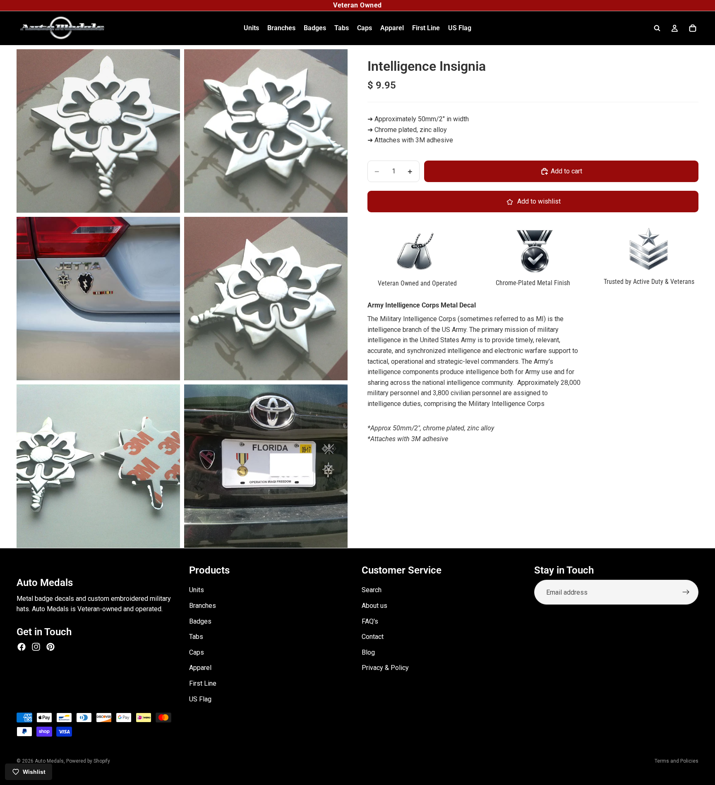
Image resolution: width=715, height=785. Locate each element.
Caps (196, 652)
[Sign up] (686, 592)
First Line (202, 683)
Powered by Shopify (88, 761)
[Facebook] (21, 647)
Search (371, 590)
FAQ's (370, 621)
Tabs (196, 637)
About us (374, 606)
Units (196, 590)
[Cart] (693, 28)
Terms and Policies (676, 761)
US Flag (200, 699)
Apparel (200, 668)
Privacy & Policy (385, 668)
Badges (200, 621)
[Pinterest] (50, 647)
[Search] (657, 28)
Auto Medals (49, 761)
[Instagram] (36, 647)
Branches (202, 606)
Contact (373, 637)
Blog (368, 652)
